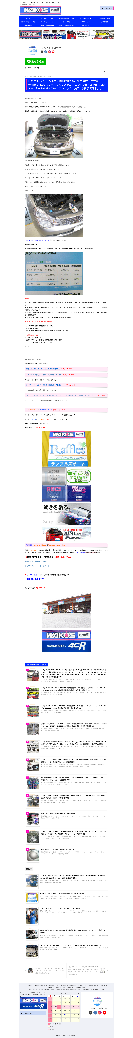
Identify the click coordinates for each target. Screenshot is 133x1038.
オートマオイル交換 (85, 18)
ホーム (28, 18)
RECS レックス (86, 22)
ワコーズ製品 (66, 22)
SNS (102, 989)
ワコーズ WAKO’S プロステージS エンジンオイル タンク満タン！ (61, 908)
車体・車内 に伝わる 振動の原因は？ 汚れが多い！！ (59, 813)
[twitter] (42, 51)
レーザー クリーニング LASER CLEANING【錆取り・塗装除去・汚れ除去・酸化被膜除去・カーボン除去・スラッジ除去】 (59, 989)
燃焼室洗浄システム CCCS (66, 18)
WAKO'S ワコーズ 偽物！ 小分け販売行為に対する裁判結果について (63, 893)
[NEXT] (78, 993)
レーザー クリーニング (47, 22)
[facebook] (45, 51)
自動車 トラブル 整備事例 (47, 25)
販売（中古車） (86, 25)
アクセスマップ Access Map (66, 25)
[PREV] (49, 993)
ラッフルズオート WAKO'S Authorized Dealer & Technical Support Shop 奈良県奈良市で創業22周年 (33, 994)
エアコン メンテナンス (47, 18)
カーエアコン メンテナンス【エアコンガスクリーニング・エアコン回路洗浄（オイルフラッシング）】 (59, 395)
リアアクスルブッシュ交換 (28, 22)
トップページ (29, 985)
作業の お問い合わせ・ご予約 (36, 561)
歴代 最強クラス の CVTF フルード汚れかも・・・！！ (59, 849)
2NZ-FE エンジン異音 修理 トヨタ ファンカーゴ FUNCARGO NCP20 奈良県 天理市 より (70, 945)
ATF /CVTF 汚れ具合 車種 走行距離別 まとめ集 (44, 375)
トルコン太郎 (51, 985)
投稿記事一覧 (28, 25)
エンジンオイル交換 (105, 18)
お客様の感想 (104, 22)
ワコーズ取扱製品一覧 (40, 985)
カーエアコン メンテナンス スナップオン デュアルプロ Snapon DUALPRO (66, 987)
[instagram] (49, 51)
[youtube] (53, 51)
